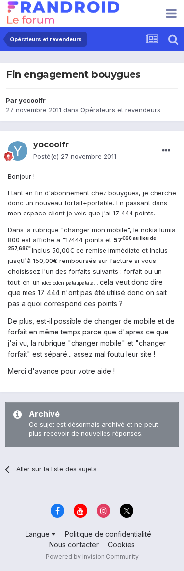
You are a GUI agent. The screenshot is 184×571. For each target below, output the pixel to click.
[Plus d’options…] (166, 151)
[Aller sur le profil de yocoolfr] (17, 151)
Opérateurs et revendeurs (120, 110)
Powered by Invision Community (92, 556)
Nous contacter (74, 544)
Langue (39, 534)
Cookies (121, 544)
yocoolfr (32, 100)
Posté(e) (74, 156)
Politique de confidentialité (108, 534)
